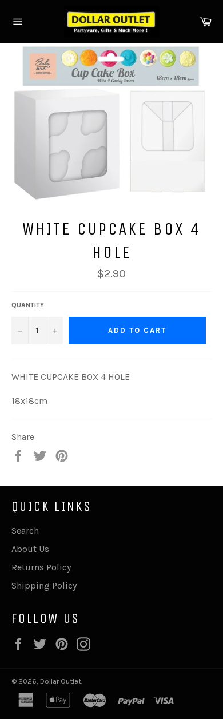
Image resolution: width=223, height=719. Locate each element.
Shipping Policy (44, 585)
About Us (30, 548)
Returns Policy (41, 567)
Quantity (27, 305)
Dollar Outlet (60, 681)
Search (25, 530)
